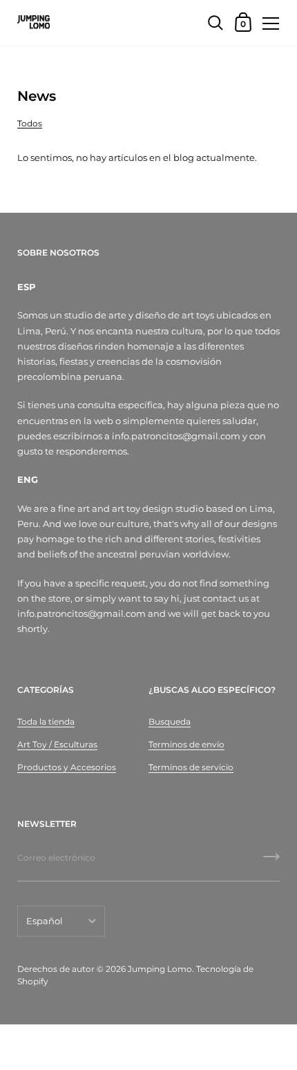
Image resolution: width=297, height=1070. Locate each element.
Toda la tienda (46, 721)
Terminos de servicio (190, 767)
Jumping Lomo (160, 969)
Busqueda (169, 721)
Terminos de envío (186, 744)
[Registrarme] (271, 861)
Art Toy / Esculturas (57, 744)
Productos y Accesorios (66, 767)
